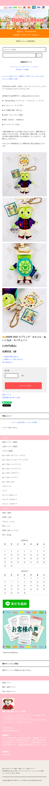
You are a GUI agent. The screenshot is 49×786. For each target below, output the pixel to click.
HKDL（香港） (7, 513)
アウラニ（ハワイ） (9, 521)
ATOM (17, 773)
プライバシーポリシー (24, 771)
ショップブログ (6, 773)
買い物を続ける (7, 362)
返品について (6, 395)
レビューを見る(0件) (18, 422)
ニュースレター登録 (37, 771)
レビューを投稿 (31, 422)
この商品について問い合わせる (12, 359)
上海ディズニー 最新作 (16, 76)
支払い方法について (8, 768)
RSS (13, 773)
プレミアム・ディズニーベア (20, 67)
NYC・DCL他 (6, 535)
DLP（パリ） (6, 526)
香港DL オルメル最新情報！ (26, 41)
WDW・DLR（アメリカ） (10, 530)
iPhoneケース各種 (22, 69)
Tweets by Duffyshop (10, 652)
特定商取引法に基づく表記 (11, 397)
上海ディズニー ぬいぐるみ (35, 76)
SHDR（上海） (14, 79)
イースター (35, 67)
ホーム (4, 76)
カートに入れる (25, 385)
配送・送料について (20, 768)
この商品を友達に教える (10, 356)
